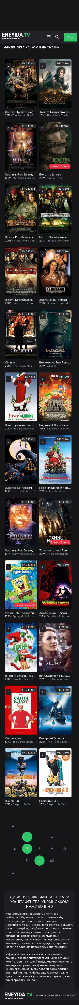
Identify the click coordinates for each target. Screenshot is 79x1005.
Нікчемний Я (13, 801)
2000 (8, 365)
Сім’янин (11, 362)
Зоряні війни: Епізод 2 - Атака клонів (55, 300)
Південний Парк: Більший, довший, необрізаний (55, 425)
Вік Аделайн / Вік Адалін (55, 675)
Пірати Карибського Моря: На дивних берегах (55, 237)
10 (64, 849)
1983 (42, 616)
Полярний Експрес (52, 738)
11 (27, 861)
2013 (7, 115)
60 (52, 861)
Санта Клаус (14, 738)
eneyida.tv (42, 994)
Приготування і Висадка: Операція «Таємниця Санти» (21, 425)
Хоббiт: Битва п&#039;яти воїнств (55, 112)
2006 (8, 240)
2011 (41, 240)
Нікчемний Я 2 (48, 801)
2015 (42, 679)
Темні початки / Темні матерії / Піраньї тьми (55, 550)
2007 (8, 303)
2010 (8, 428)
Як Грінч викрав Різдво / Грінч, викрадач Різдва (21, 675)
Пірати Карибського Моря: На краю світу (21, 300)
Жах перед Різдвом (18, 488)
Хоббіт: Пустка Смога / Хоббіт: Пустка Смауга (21, 112)
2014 (42, 115)
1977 (7, 553)
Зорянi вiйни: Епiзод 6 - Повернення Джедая (55, 613)
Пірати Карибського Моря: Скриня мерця (21, 237)
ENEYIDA (16, 36)
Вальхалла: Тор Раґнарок (55, 362)
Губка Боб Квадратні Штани (21, 613)
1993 (8, 491)
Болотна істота (50, 174)
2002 (42, 303)
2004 (42, 741)
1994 (8, 741)
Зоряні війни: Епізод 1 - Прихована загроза (21, 174)
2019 (42, 177)
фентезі (55, 994)
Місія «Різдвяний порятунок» (55, 488)
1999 (8, 177)
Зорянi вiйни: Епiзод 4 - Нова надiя (21, 550)
